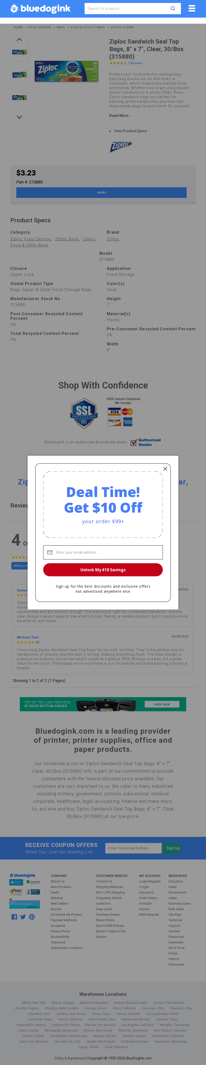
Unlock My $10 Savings (103, 570)
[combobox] (132, 8)
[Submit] (173, 8)
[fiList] (191, 10)
